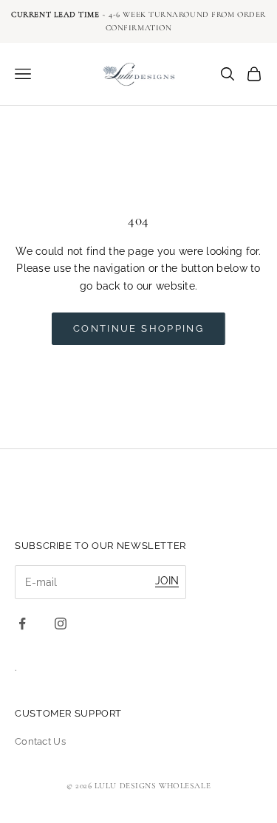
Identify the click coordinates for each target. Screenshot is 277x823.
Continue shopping (138, 328)
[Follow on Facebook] (22, 623)
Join (167, 581)
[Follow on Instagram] (60, 623)
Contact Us (40, 741)
